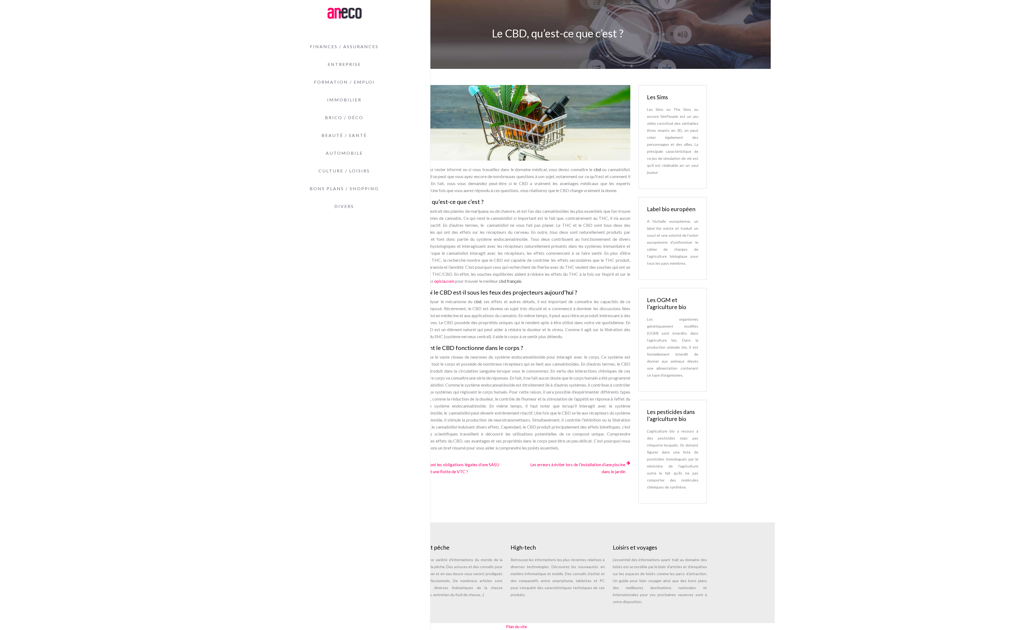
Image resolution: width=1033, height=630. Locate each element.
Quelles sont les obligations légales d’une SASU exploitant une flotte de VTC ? (456, 468)
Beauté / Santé (344, 135)
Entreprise (344, 64)
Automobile (344, 152)
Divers (344, 206)
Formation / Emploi (344, 81)
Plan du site (516, 626)
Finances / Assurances (344, 46)
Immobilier (344, 99)
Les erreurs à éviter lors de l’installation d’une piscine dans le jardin (577, 468)
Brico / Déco (344, 117)
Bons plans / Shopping (344, 188)
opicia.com (444, 281)
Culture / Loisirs (344, 170)
